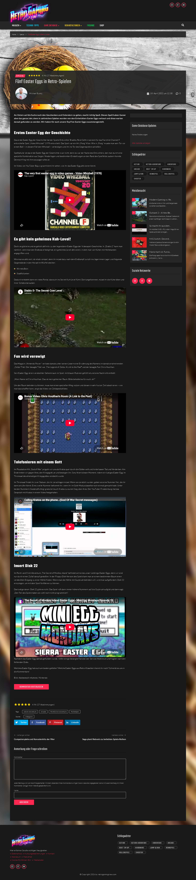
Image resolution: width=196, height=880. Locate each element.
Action (137, 164)
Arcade (43, 712)
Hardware (166, 169)
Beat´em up (151, 169)
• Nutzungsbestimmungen (34, 853)
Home (14, 34)
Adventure (171, 164)
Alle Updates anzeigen (141, 143)
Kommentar (18, 757)
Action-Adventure (30, 712)
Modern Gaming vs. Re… (160, 199)
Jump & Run (138, 174)
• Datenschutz (16, 853)
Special (22, 34)
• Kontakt (50, 853)
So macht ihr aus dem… (160, 225)
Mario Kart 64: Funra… (160, 252)
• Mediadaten (38, 860)
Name (16, 790)
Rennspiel (154, 174)
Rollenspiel (75, 712)
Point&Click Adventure (58, 712)
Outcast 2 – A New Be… (160, 212)
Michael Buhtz (35, 93)
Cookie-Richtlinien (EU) (21, 860)
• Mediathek (27, 857)
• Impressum (15, 857)
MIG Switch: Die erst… (160, 238)
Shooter (137, 178)
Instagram (29, 717)
